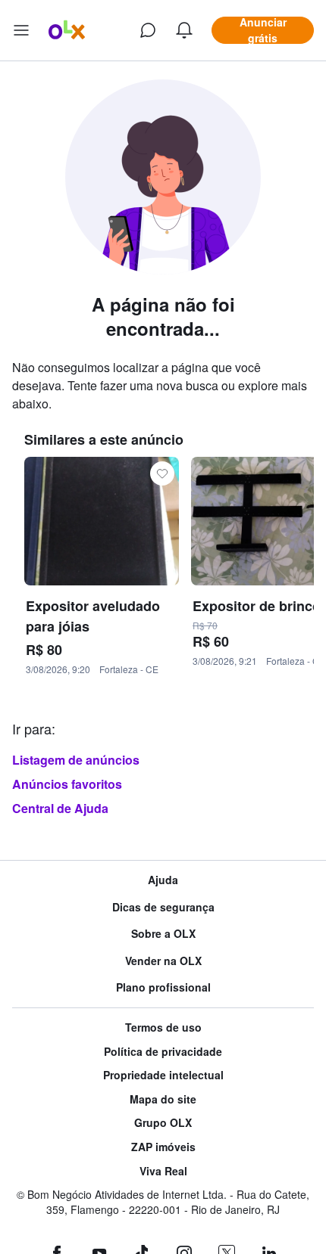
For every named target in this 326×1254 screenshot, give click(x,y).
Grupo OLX (163, 1123)
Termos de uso (163, 1027)
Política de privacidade (163, 1051)
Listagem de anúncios (75, 759)
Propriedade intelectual (163, 1075)
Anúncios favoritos (67, 784)
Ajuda (163, 880)
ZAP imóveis (163, 1147)
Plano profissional (163, 987)
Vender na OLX (163, 961)
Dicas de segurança (163, 907)
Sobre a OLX (163, 934)
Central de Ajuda (60, 808)
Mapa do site (163, 1099)
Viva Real (163, 1171)
